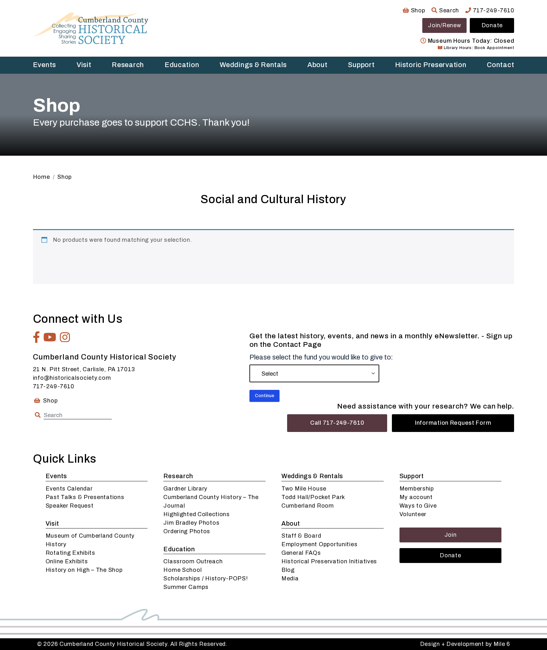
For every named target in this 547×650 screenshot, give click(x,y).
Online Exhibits (67, 561)
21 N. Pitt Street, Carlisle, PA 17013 (84, 369)
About (317, 65)
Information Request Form (453, 423)
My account (416, 497)
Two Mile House (303, 488)
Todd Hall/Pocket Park (313, 497)
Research (128, 65)
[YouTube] (50, 337)
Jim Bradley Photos (191, 523)
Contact (500, 65)
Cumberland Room (307, 506)
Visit (84, 65)
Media (290, 578)
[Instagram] (65, 337)
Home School (182, 570)
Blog (288, 570)
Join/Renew (444, 25)
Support (361, 65)
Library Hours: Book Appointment (478, 48)
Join (450, 535)
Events (44, 65)
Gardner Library (185, 488)
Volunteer (412, 514)
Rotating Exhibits (70, 553)
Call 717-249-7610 (337, 423)
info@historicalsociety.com (72, 378)
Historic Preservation (430, 65)
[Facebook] (37, 337)
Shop (417, 10)
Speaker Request (70, 506)
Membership (416, 488)
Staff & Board (301, 536)
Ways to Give (418, 506)
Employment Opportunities (319, 544)
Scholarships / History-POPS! (205, 578)
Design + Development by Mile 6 (465, 644)
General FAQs (301, 553)
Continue (264, 395)
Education (182, 65)
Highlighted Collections (196, 514)
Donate (492, 25)
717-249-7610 (492, 10)
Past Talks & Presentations (85, 497)
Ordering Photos (186, 531)
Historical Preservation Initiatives (329, 561)
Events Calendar (69, 488)
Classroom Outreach (193, 561)
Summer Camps (186, 587)
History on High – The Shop (84, 570)
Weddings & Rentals (253, 65)
